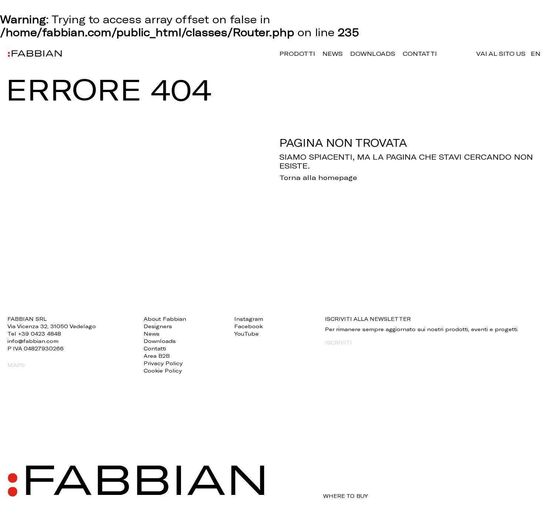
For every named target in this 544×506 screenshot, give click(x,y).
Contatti (420, 53)
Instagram (248, 319)
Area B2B (157, 356)
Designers (158, 326)
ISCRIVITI (338, 342)
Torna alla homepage (318, 177)
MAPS (16, 365)
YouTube (246, 333)
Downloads (372, 53)
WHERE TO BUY (345, 496)
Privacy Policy (163, 363)
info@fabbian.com (32, 341)
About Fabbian (165, 319)
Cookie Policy (163, 370)
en (535, 53)
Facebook (248, 326)
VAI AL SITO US (500, 53)
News (332, 53)
